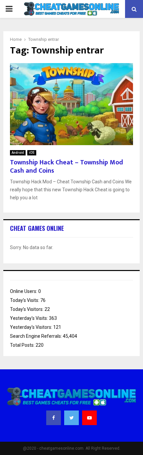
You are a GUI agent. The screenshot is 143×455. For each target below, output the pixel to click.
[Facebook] (53, 417)
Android (18, 152)
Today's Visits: (25, 300)
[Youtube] (89, 417)
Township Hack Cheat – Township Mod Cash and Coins (66, 166)
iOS (32, 152)
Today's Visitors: (27, 309)
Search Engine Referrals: (36, 336)
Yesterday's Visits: (29, 318)
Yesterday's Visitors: (31, 327)
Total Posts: (23, 345)
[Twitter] (71, 417)
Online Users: (24, 291)
